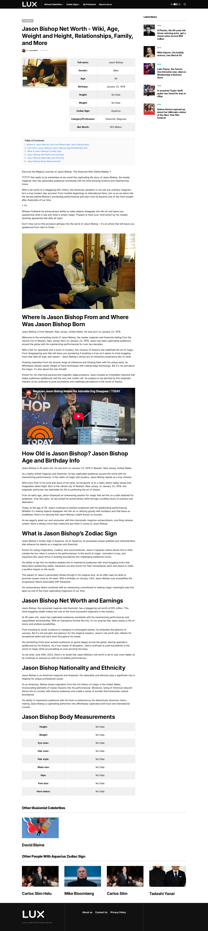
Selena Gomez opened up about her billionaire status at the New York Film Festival (171, 113)
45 (115, 78)
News (159, 25)
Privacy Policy (118, 912)
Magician (121, 119)
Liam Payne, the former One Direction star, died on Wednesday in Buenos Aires (171, 73)
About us (87, 912)
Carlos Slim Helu (37, 893)
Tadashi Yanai (162, 893)
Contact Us (101, 912)
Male (115, 70)
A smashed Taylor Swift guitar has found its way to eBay (171, 93)
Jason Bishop (116, 62)
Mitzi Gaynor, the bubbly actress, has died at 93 (170, 54)
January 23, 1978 (116, 86)
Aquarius (116, 110)
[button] (176, 4)
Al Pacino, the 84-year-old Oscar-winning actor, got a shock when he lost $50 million (171, 34)
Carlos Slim (117, 893)
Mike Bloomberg (79, 893)
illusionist (27, 21)
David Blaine (33, 845)
